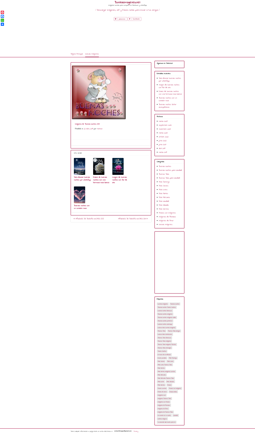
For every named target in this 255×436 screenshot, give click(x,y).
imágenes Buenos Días (164, 399)
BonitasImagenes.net (127, 2)
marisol (99, 128)
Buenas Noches (165, 166)
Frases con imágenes (167, 213)
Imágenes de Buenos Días (165, 412)
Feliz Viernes (164, 209)
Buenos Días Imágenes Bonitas (167, 345)
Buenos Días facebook (164, 338)
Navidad (175, 415)
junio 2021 (162, 144)
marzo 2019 (163, 152)
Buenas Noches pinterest (165, 321)
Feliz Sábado (164, 205)
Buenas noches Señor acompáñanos (167, 106)
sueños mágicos (162, 419)
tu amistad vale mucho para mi (166, 422)
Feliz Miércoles (164, 197)
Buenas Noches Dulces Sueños (167, 307)
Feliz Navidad (164, 201)
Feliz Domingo (164, 182)
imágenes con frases (164, 402)
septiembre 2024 (165, 125)
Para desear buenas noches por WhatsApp (82, 178)
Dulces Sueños (162, 351)
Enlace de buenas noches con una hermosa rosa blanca (101, 180)
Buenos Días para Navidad (169, 178)
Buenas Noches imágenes (165, 314)
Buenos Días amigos (174, 331)
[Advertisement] (127, 36)
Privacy (135, 431)
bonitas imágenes (163, 304)
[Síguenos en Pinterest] (121, 20)
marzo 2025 (163, 121)
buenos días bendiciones (165, 334)
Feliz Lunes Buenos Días (165, 365)
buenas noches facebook (165, 311)
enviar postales (162, 358)
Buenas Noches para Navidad (170, 170)
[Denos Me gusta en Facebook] (134, 20)
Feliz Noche (161, 382)
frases (169, 385)
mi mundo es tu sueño (164, 415)
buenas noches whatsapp (165, 324)
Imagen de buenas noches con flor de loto (119, 180)
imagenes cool (162, 395)
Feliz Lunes (163, 189)
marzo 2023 (163, 133)
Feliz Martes (163, 193)
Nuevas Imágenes (92, 54)
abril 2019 (162, 148)
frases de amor (162, 392)
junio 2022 (162, 140)
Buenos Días (164, 174)
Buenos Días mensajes (164, 348)
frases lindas (173, 392)
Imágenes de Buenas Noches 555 (89, 218)
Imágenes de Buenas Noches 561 (132, 218)
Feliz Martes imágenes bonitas (166, 372)
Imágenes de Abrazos (167, 216)
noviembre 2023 (165, 129)
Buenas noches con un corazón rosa (82, 207)
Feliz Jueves (163, 185)
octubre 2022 (163, 136)
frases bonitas (162, 388)
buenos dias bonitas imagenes (166, 328)
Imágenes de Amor (166, 220)
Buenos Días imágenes (164, 341)
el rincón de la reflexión (164, 355)
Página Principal (77, 54)
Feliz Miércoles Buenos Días (166, 378)
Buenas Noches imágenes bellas (167, 317)
